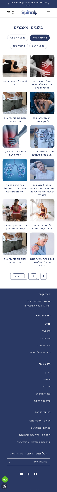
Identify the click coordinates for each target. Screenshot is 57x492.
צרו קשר (46, 331)
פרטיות (47, 379)
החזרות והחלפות (42, 401)
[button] (48, 12)
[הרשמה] (10, 462)
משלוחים (46, 386)
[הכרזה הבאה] (8, 4)
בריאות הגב (38, 46)
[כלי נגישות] (4, 486)
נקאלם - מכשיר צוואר (40, 420)
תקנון (48, 372)
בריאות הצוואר (17, 38)
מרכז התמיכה (44, 345)
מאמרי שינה (19, 46)
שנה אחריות (45, 338)
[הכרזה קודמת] (48, 4)
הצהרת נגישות (43, 393)
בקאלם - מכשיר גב (41, 428)
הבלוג (48, 324)
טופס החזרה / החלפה (40, 352)
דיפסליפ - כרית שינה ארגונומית (35, 435)
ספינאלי (20, 489)
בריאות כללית (39, 38)
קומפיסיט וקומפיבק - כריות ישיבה (34, 442)
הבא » (18, 276)
